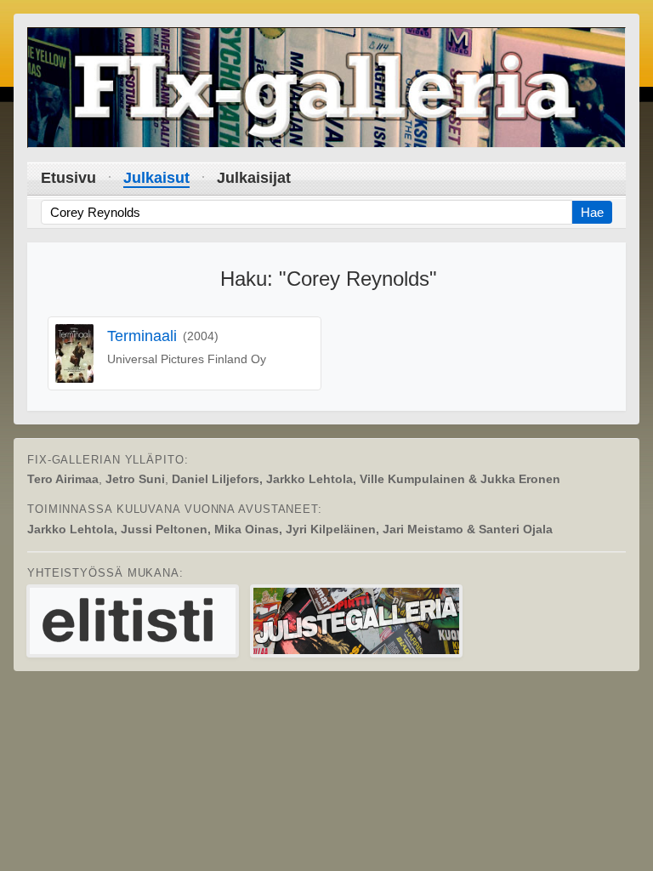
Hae (592, 212)
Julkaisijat (254, 177)
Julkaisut (156, 177)
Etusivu (68, 177)
